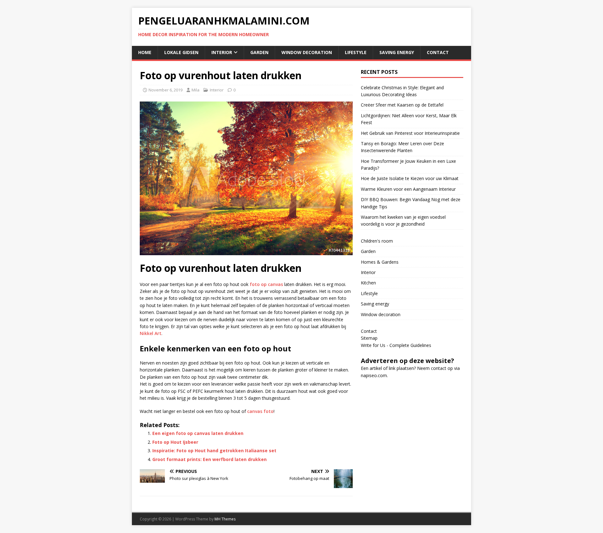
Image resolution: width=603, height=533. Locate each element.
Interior (221, 52)
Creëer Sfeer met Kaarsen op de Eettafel (402, 105)
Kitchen (368, 283)
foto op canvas (266, 284)
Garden (259, 52)
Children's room (377, 241)
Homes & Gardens (380, 262)
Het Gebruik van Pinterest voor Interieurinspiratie (410, 133)
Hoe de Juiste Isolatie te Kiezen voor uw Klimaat (410, 178)
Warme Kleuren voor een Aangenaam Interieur (408, 189)
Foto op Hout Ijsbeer (175, 442)
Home (144, 52)
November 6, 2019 (165, 90)
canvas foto (260, 411)
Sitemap (369, 338)
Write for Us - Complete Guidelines (396, 345)
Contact (438, 52)
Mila (195, 90)
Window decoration (306, 52)
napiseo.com (374, 375)
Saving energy (396, 52)
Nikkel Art (150, 333)
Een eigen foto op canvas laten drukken (197, 433)
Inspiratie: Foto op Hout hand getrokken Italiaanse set (214, 450)
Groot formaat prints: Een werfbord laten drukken (209, 459)
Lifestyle (356, 52)
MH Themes (225, 519)
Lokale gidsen (181, 52)
